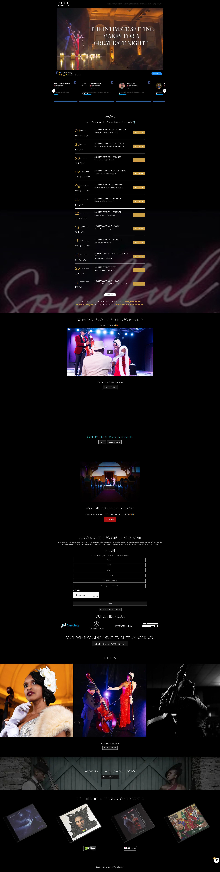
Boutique (142, 3)
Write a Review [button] (157, 73)
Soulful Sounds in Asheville (108, 240)
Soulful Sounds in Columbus (109, 185)
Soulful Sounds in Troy (106, 267)
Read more (105, 94)
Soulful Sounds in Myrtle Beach (110, 130)
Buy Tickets (139, 132)
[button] (164, 91)
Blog (154, 3)
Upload (159, 3)
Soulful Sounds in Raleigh (107, 226)
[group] (72, 92)
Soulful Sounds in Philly (107, 281)
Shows (109, 3)
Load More (110, 294)
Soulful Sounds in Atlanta (108, 198)
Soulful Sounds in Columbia (108, 212)
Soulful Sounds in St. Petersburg (111, 171)
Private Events (129, 3)
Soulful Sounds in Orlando (108, 157)
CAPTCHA (76, 590)
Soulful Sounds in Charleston (110, 143)
